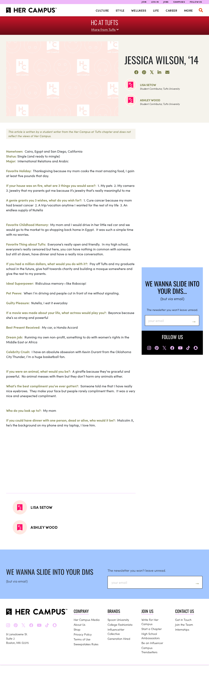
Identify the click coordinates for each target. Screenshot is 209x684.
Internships (182, 629)
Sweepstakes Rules (86, 644)
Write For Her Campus (149, 622)
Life (156, 10)
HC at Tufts (104, 22)
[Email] (167, 72)
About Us (79, 624)
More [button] (188, 10)
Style (120, 10)
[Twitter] (152, 72)
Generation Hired (119, 639)
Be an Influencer (152, 643)
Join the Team (184, 624)
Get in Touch (183, 620)
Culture (102, 10)
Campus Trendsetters (149, 650)
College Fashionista (120, 624)
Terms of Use (82, 639)
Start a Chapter (151, 629)
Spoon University (118, 620)
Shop (77, 629)
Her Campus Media (87, 620)
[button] (201, 10)
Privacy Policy (83, 634)
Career (171, 10)
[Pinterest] (144, 72)
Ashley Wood (150, 100)
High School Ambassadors (150, 636)
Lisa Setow (148, 85)
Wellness (138, 10)
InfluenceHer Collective (116, 631)
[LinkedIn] (160, 72)
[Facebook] (136, 72)
